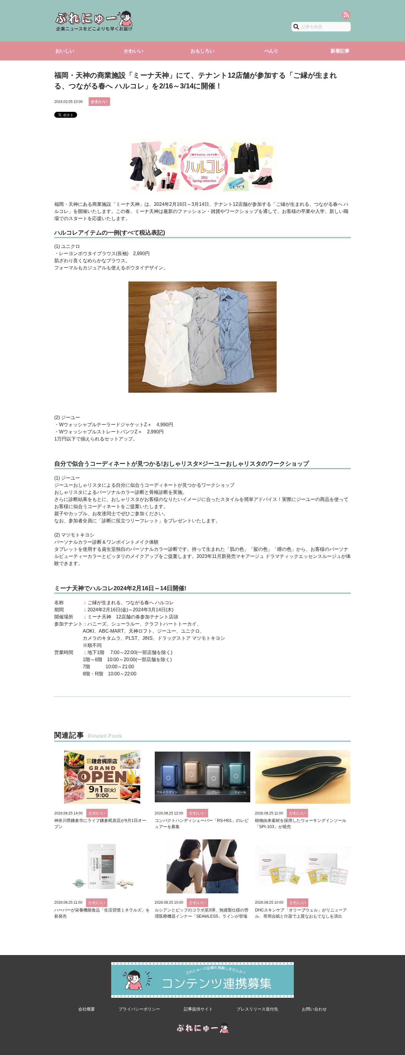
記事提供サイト (198, 1009)
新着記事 (340, 50)
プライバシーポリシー (139, 1009)
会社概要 (86, 1009)
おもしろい (202, 50)
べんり (271, 50)
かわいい (133, 50)
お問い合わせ (314, 1009)
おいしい (64, 50)
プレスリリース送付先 (257, 1009)
